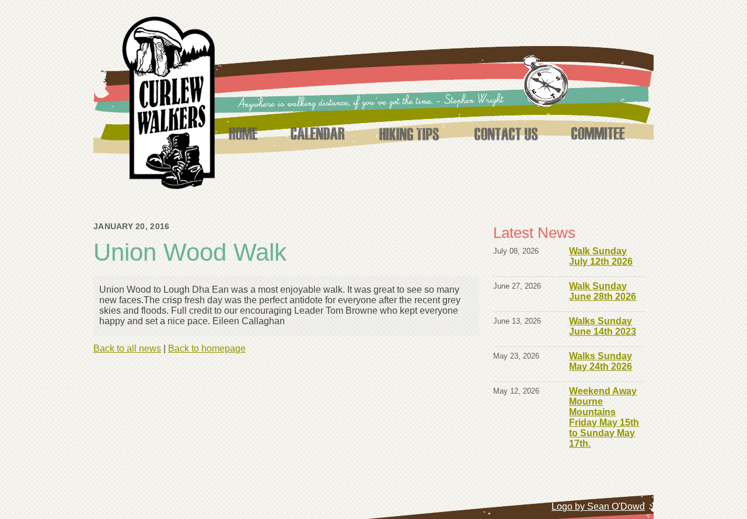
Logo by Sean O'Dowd (598, 506)
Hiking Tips (409, 133)
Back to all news (127, 348)
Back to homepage (207, 348)
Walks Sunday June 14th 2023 (602, 326)
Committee (598, 133)
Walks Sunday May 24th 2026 (600, 361)
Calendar (317, 133)
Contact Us (506, 133)
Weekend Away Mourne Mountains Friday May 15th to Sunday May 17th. (604, 417)
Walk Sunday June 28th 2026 (602, 291)
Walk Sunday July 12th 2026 (601, 256)
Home (242, 133)
